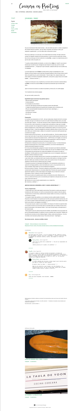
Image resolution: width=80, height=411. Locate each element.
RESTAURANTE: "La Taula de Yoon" (33, 395)
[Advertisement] (46, 316)
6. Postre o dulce (14, 23)
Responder (31, 248)
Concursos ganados (37, 12)
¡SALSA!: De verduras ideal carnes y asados (36, 359)
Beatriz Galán (35, 240)
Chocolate (13, 25)
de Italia (12, 27)
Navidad (12, 30)
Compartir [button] (13, 18)
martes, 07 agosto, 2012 (38, 232)
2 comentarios (33, 361)
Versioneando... (14, 32)
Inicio (17, 12)
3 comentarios (33, 397)
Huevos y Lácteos (14, 29)
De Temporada (22, 12)
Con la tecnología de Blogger (41, 405)
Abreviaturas (29, 12)
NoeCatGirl (31, 232)
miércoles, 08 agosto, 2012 (36, 274)
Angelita (31, 251)
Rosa (30, 274)
